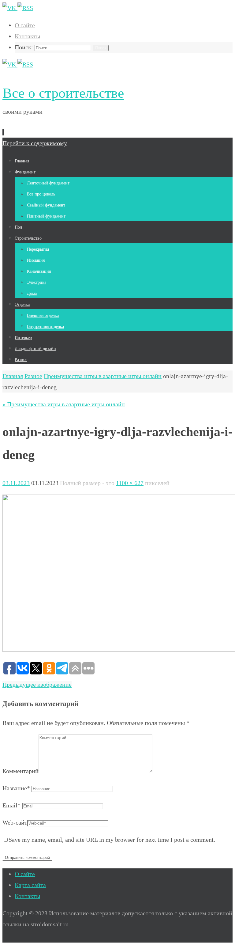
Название (16, 788)
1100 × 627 (130, 483)
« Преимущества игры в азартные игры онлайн (63, 404)
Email (11, 805)
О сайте (25, 25)
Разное (33, 376)
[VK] (9, 8)
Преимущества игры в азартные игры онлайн (103, 376)
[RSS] (25, 8)
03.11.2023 (16, 483)
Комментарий (20, 771)
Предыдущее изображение (37, 684)
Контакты (27, 36)
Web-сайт (14, 822)
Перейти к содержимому (34, 143)
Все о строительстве (63, 93)
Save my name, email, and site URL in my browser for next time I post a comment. (112, 839)
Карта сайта (30, 885)
